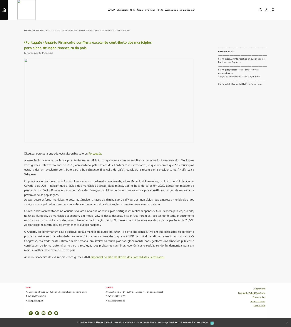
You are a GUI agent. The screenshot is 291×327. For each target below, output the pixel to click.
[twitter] (31, 313)
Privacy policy (259, 297)
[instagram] (43, 313)
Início (26, 30)
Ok (212, 323)
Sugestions (259, 288)
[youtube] (50, 313)
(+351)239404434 (37, 296)
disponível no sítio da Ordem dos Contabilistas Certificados (127, 257)
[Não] (287, 322)
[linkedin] (56, 313)
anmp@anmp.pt (35, 300)
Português (94, 153)
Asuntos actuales (37, 30)
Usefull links (259, 305)
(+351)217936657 (116, 296)
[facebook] (37, 313)
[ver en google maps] (77, 291)
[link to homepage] (4, 10)
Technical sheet (257, 301)
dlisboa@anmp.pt (116, 300)
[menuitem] (111, 10)
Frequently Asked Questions (251, 292)
